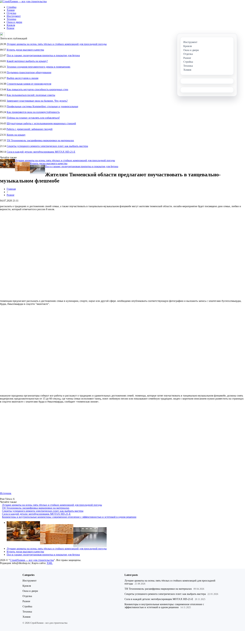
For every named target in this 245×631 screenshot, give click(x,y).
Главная (11, 189)
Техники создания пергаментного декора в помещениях (38, 66)
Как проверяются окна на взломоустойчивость (33, 112)
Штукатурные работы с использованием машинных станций (41, 123)
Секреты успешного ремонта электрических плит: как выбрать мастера (47, 146)
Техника (11, 19)
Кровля (11, 25)
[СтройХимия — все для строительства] (23, 1)
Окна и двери (14, 22)
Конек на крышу (16, 134)
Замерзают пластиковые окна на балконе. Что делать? (37, 100)
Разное (10, 28)
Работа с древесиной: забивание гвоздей (29, 129)
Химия (10, 10)
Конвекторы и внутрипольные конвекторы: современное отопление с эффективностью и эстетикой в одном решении (69, 517)
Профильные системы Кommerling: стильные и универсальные (42, 106)
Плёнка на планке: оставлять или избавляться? (33, 117)
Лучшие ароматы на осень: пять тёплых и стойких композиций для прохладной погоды (57, 44)
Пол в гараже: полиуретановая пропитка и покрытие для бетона (43, 55)
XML (50, 563)
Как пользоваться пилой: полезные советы (31, 95)
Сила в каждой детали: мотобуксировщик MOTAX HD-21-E (41, 151)
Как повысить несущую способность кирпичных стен (37, 89)
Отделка (11, 13)
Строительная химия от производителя (29, 83)
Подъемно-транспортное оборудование (29, 72)
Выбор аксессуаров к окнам (22, 78)
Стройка (11, 7)
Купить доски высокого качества (25, 49)
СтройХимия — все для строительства (32, 560)
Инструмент (14, 16)
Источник (5, 493)
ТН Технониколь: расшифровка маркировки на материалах (40, 140)
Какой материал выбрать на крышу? (27, 61)
